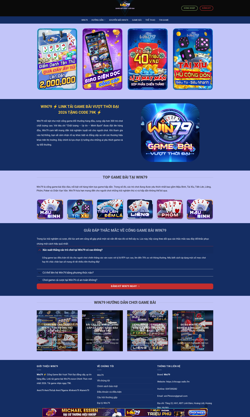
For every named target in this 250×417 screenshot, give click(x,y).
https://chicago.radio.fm (178, 381)
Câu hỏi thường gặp (107, 397)
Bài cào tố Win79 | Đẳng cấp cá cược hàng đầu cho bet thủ (102, 327)
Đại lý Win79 (103, 403)
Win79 (84, 20)
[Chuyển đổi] (39, 250)
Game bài (137, 20)
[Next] (214, 332)
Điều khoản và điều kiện (109, 392)
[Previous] (36, 332)
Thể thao (150, 20)
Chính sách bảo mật (107, 386)
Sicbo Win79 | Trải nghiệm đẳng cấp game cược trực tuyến (193, 327)
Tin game (164, 20)
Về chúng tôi (103, 380)
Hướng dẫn (97, 20)
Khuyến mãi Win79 (118, 20)
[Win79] (125, 8)
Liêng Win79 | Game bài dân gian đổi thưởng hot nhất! (147, 327)
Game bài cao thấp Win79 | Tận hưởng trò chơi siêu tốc (57, 327)
